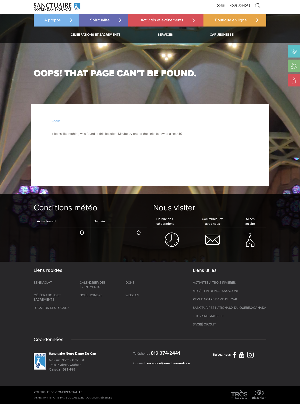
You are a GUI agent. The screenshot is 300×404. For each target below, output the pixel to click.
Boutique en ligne (231, 20)
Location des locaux (51, 308)
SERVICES (165, 35)
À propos (52, 20)
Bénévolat (43, 283)
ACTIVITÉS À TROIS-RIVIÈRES (214, 283)
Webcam (132, 295)
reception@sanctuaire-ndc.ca (168, 363)
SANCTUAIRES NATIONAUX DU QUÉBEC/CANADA (229, 308)
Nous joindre (240, 5)
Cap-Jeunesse (221, 35)
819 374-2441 (165, 353)
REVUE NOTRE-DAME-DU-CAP (215, 299)
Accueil (56, 121)
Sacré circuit (204, 324)
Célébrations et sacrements (96, 35)
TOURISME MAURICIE (208, 316)
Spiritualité (100, 20)
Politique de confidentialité (58, 392)
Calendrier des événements (93, 285)
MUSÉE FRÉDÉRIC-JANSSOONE (216, 291)
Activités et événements (162, 20)
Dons (221, 5)
